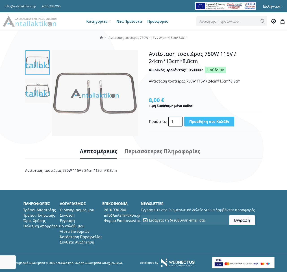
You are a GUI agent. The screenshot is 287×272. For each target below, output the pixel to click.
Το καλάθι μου (72, 226)
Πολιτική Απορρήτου (41, 226)
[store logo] (30, 21)
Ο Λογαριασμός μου (77, 209)
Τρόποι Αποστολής (39, 209)
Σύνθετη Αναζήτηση (77, 242)
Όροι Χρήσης (34, 220)
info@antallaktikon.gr (20, 6)
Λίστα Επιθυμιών (74, 231)
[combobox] (231, 21)
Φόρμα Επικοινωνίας (122, 220)
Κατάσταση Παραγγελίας (81, 236)
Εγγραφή (67, 220)
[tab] (98, 151)
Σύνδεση (67, 215)
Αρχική (101, 37)
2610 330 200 (50, 6)
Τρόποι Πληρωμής (39, 215)
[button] (274, 6)
